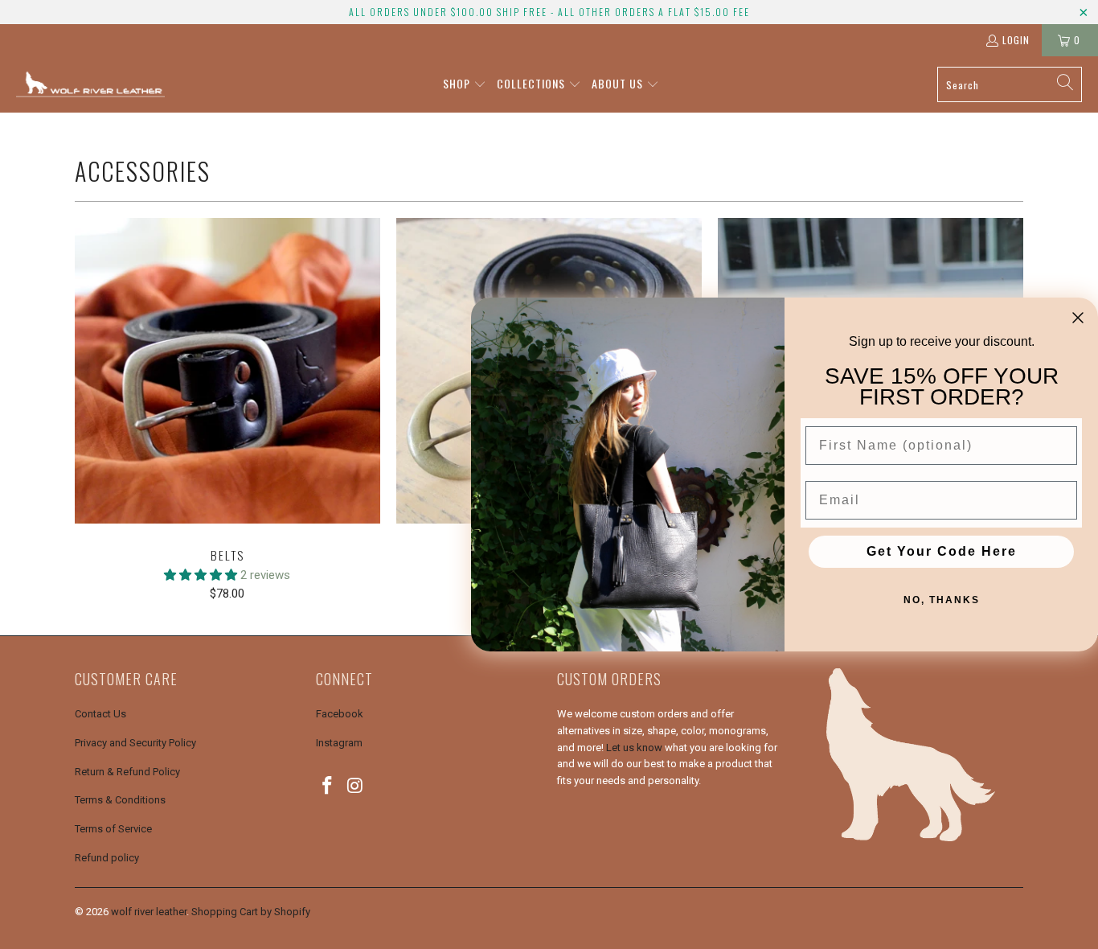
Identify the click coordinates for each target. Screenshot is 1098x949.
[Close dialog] (1078, 318)
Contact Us (100, 714)
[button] (464, 84)
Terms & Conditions (120, 800)
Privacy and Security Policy (135, 743)
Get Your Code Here (942, 551)
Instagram (339, 743)
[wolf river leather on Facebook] (328, 786)
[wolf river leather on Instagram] (356, 786)
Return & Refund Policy (127, 772)
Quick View (227, 405)
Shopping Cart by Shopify (250, 912)
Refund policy (107, 858)
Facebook (339, 714)
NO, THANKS (941, 600)
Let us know (634, 748)
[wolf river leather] (90, 84)
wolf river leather (148, 912)
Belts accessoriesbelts (227, 371)
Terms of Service (113, 829)
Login (1016, 40)
